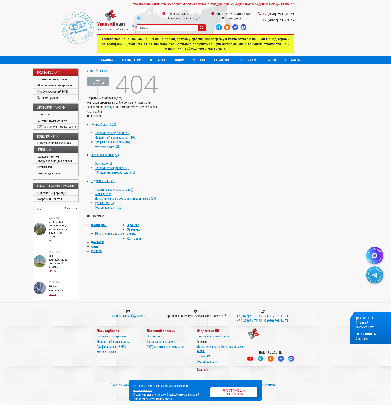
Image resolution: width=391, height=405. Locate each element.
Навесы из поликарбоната (54, 143)
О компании (131, 60)
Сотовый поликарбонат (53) (112, 133)
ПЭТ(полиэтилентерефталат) (56, 126)
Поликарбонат (48, 72)
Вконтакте (235, 27)
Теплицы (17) (103, 194)
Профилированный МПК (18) (112, 142)
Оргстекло (44, 114)
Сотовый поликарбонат (52, 79)
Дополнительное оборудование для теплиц (54, 158)
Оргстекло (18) (104, 163)
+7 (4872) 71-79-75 (278, 20)
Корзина (366, 318)
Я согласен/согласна (234, 392)
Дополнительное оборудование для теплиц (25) (125, 198)
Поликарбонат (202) (103, 124)
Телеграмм (219, 27)
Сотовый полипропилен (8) (112, 168)
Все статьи (71, 208)
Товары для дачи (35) (108, 207)
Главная (107, 60)
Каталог (104, 70)
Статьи (270, 60)
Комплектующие (48, 97)
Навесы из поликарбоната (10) (114, 189)
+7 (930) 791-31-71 (278, 14)
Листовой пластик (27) (105, 155)
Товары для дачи (48, 173)
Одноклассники (227, 27)
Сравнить (368, 334)
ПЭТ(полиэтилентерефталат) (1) (115, 172)
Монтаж (199, 60)
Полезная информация (52, 192)
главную (109, 107)
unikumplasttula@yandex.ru (128, 315)
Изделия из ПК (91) (103, 181)
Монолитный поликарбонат (54, 85)
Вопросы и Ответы (49, 199)
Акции (179, 60)
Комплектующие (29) (108, 146)
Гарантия (221, 60)
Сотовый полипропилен (52, 120)
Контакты (292, 60)
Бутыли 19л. (45, 167)
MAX (243, 27)
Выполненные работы (108, 233)
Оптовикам (247, 60)
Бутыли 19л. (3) (104, 203)
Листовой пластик (51, 107)
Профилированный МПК (52, 91)
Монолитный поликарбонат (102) (115, 137)
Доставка (158, 60)
